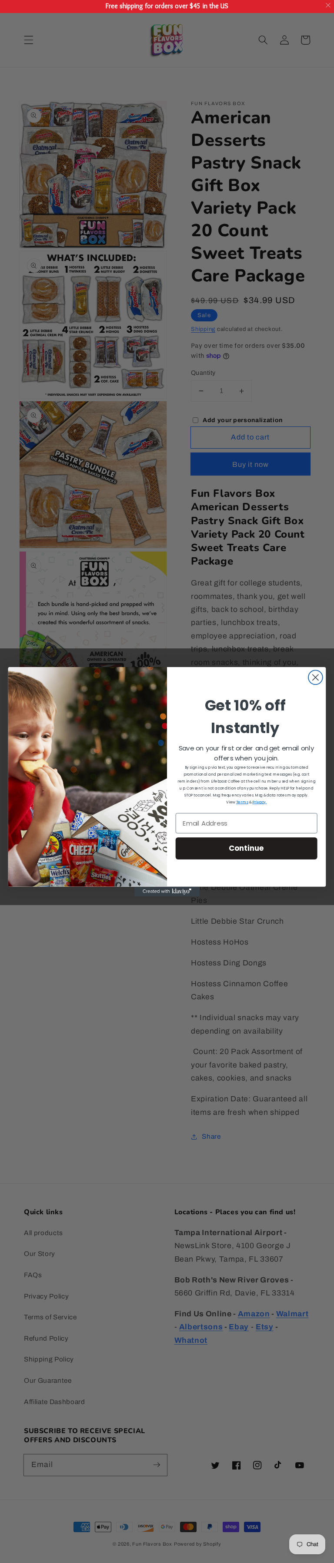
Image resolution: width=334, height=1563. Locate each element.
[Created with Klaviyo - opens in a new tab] (167, 891)
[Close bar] (328, 5)
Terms (242, 802)
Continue (246, 848)
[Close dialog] (315, 677)
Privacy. (259, 802)
